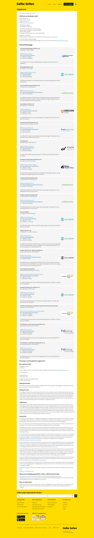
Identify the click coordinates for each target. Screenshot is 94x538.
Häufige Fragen (20, 504)
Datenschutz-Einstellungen (41, 527)
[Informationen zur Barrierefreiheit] (75, 4)
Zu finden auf (66, 499)
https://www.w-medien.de (29, 55)
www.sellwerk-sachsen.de (28, 294)
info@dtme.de (26, 21)
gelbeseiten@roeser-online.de (30, 164)
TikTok (64, 508)
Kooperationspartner (52, 502)
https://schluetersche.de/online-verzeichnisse (33, 92)
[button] (49, 4)
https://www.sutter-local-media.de (30, 275)
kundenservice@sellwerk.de (29, 72)
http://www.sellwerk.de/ (28, 237)
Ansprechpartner (20, 502)
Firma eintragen (68, 4)
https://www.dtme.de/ (28, 22)
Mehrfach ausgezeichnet (39, 513)
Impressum (19, 527)
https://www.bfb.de (27, 73)
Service (54, 4)
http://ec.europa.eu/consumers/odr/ (30, 477)
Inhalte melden (56, 527)
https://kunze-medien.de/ (28, 147)
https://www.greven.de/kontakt (30, 110)
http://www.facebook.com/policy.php (37, 460)
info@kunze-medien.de (28, 146)
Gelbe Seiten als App (36, 504)
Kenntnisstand (54, 446)
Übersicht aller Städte (21, 506)
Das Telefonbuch (51, 504)
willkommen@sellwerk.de (29, 292)
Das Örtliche (50, 506)
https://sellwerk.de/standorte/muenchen (32, 257)
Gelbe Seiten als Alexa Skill (38, 508)
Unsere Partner (52, 499)
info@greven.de (27, 109)
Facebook (65, 504)
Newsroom (34, 502)
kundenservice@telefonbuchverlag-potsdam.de (33, 311)
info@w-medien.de (27, 54)
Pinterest (65, 506)
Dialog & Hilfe (21, 499)
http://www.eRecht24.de (28, 471)
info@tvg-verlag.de (27, 329)
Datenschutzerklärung (28, 527)
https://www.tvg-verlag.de (29, 331)
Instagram (65, 502)
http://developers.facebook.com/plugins (32, 440)
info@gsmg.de (54, 37)
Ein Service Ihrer (68, 532)
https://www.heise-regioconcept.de (31, 129)
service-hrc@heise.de (28, 127)
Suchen (49, 4)
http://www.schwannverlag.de (29, 218)
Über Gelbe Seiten (37, 499)
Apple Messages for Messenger (39, 506)
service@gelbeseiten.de (62, 370)
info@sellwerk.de (27, 235)
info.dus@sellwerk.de (28, 217)
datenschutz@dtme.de (63, 40)
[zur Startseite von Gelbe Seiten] (70, 528)
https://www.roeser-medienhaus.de (31, 166)
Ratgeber (60, 4)
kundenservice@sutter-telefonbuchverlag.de (33, 274)
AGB (50, 527)
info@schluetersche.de (28, 90)
